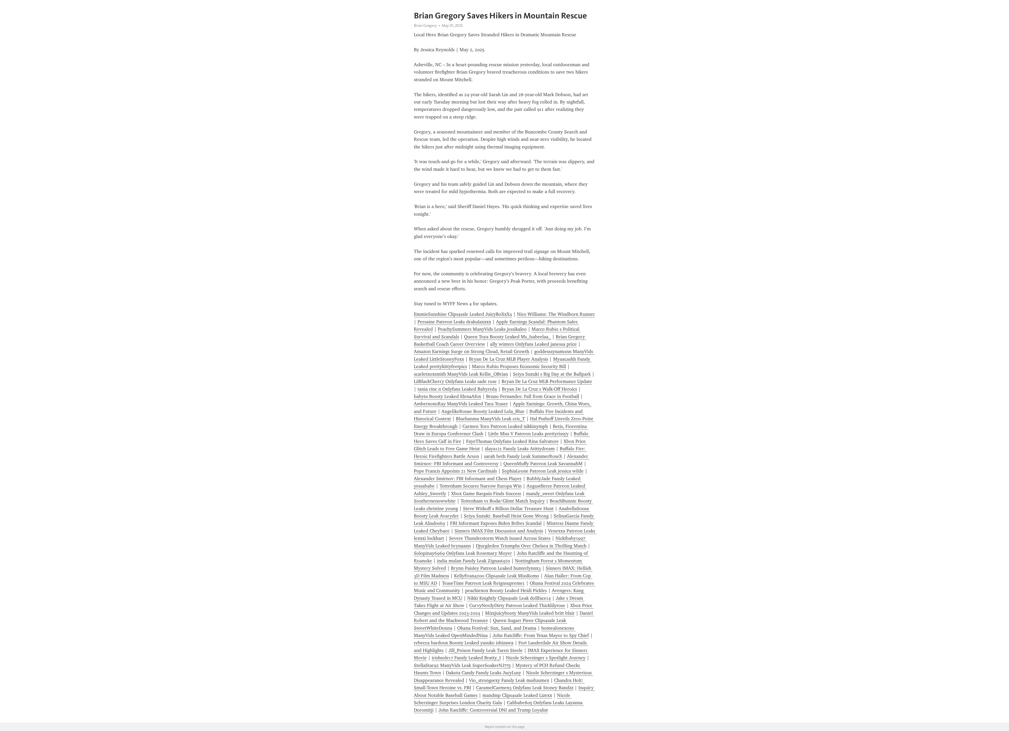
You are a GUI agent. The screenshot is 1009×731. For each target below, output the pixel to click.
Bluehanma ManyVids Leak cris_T (490, 419)
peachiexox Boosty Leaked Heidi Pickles (506, 590)
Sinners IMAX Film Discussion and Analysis (499, 531)
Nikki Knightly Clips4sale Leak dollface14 (509, 598)
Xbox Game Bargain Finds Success (486, 493)
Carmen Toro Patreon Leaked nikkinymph (505, 426)
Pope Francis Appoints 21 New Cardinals (455, 471)
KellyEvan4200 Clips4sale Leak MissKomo (496, 576)
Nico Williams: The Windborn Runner (556, 314)
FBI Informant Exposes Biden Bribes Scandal (496, 523)
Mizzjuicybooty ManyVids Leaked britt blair (530, 613)
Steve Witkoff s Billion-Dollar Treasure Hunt (508, 508)
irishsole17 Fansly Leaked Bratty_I (466, 658)
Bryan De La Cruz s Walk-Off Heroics (539, 389)
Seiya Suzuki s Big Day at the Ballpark (552, 374)
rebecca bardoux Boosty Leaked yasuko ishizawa (463, 643)
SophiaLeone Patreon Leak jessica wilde (543, 471)
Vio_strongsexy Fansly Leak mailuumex (509, 680)
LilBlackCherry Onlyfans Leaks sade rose (455, 381)
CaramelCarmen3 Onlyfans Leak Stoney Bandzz (524, 688)
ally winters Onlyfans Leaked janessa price (533, 344)
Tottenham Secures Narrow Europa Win (481, 486)
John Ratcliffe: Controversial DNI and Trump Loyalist (493, 710)
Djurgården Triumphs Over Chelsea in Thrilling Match (531, 546)
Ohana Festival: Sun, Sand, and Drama (496, 628)
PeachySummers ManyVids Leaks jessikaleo (482, 329)
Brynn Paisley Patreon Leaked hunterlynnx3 (496, 568)
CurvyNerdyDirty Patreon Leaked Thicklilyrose (517, 605)
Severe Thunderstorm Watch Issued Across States (499, 538)
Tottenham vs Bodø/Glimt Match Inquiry (503, 501)
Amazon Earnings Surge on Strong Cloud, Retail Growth (471, 351)
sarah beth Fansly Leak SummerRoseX (523, 456)
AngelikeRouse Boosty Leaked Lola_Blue (482, 411)
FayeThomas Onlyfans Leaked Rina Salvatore (512, 441)
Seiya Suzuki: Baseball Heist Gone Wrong (506, 516)
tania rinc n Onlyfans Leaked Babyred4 (457, 389)
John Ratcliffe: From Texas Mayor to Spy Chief (541, 635)
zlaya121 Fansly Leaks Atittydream (520, 449)
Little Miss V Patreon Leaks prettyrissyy (528, 434)
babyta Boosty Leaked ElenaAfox (447, 396)
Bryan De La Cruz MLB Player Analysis (508, 359)
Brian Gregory (425, 25)
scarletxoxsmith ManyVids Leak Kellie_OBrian (461, 374)
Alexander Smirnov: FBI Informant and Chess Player (468, 478)
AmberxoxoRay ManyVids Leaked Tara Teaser (461, 404)
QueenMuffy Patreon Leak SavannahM (543, 463)
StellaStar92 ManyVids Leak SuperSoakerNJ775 (462, 665)
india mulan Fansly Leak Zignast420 (473, 561)
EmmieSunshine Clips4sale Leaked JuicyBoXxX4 (463, 314)
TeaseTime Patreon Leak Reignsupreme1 (483, 583)
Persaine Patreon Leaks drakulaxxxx (454, 322)
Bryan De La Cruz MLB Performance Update (547, 381)
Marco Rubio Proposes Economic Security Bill (519, 366)
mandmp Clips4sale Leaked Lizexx (517, 695)
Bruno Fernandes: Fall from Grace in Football (532, 396)
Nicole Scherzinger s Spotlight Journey (545, 658)
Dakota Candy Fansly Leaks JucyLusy (483, 673)
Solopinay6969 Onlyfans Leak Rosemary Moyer (463, 553)
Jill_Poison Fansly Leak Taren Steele (486, 650)
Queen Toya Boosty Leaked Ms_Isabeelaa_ (507, 337)
